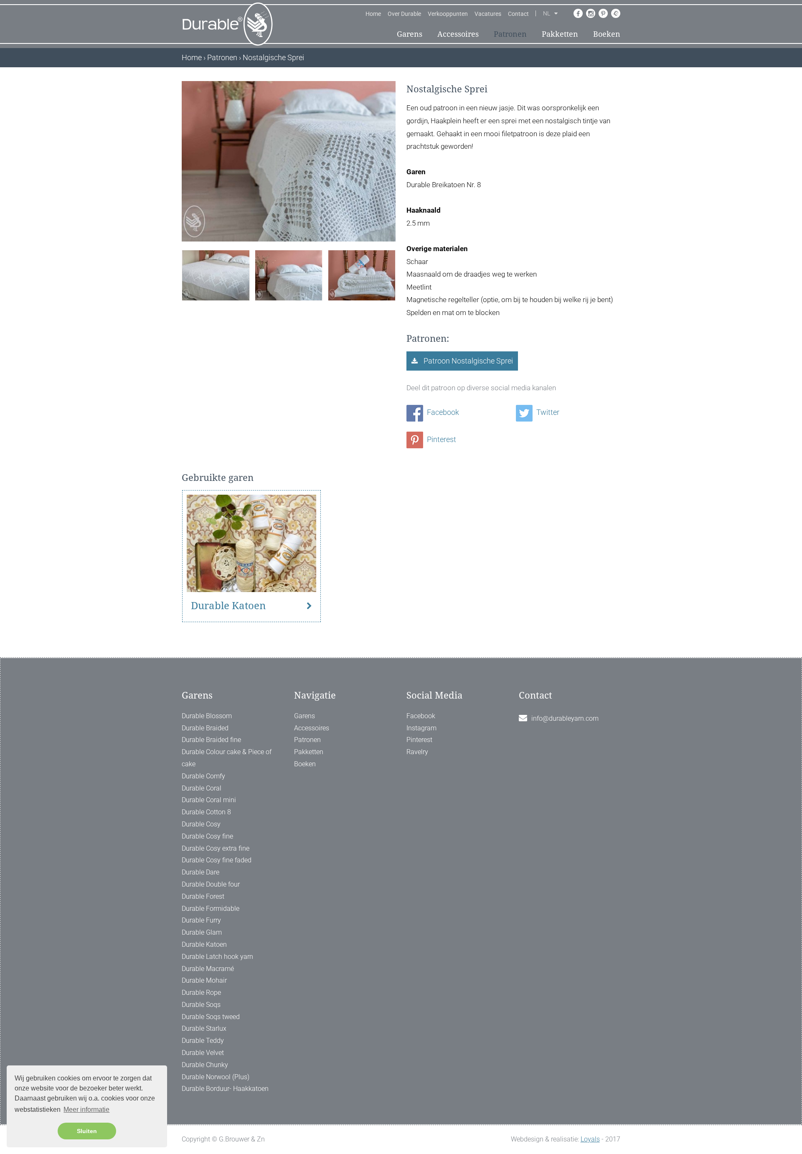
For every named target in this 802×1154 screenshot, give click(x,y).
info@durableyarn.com (565, 718)
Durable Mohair (204, 980)
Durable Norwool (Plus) (215, 1077)
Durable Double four (211, 884)
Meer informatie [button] (86, 1109)
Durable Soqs (201, 1005)
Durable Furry (201, 920)
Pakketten (560, 34)
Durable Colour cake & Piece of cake (227, 758)
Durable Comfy (203, 776)
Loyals (590, 1139)
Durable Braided (205, 728)
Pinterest (440, 439)
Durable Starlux (204, 1028)
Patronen (510, 34)
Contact (518, 14)
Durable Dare (200, 872)
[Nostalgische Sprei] (215, 274)
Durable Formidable (210, 909)
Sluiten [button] (87, 1131)
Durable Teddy (203, 1041)
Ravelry (417, 752)
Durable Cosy (201, 824)
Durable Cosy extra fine (215, 848)
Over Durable (404, 14)
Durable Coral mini (209, 800)
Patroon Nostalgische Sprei (467, 360)
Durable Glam (202, 932)
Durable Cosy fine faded (216, 860)
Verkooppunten (448, 14)
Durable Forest (203, 896)
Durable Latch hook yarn (217, 957)
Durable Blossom (207, 716)
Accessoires (458, 34)
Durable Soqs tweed (211, 1017)
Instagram (421, 728)
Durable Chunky (205, 1065)
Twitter (547, 412)
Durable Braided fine (211, 740)
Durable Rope (201, 992)
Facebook (442, 412)
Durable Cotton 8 (206, 812)
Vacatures (488, 14)
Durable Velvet (203, 1053)
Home (373, 14)
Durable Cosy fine (207, 836)
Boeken (606, 34)
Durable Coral (201, 788)
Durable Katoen (228, 606)
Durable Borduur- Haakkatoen (225, 1089)
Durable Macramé (208, 969)
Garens (409, 34)
